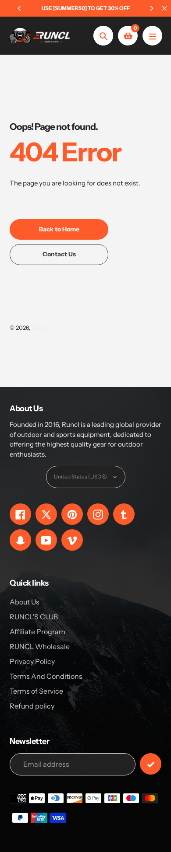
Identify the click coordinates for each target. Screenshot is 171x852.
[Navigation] (152, 35)
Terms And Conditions (46, 676)
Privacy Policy (32, 661)
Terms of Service (36, 691)
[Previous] (19, 8)
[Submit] (150, 764)
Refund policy (32, 706)
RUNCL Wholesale (40, 646)
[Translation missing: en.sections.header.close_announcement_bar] (164, 8)
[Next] (151, 8)
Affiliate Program (37, 631)
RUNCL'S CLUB (34, 616)
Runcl (39, 327)
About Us (24, 601)
